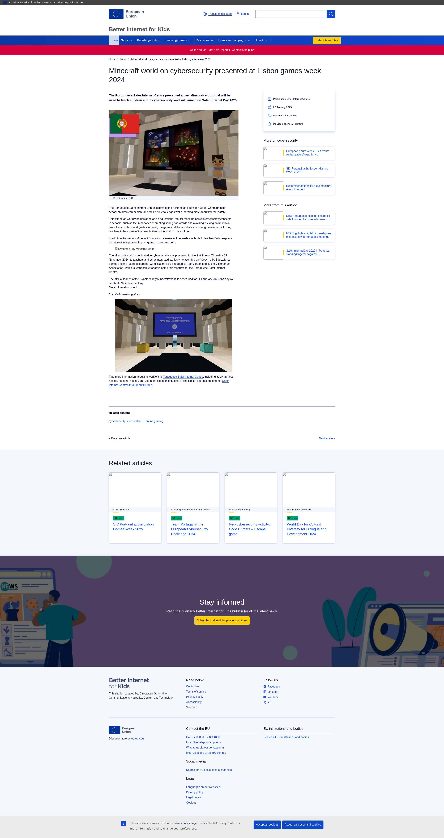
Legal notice (193, 797)
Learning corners (176, 40)
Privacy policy (194, 696)
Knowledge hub (147, 40)
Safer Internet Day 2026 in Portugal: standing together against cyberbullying (308, 252)
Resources (202, 40)
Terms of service (196, 691)
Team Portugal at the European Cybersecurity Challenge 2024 (189, 529)
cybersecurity (117, 421)
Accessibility (194, 702)
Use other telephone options (203, 742)
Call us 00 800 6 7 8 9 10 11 (203, 737)
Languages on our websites (203, 787)
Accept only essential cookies (303, 824)
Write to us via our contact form (205, 747)
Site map (191, 707)
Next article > (327, 438)
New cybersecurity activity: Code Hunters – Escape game (249, 529)
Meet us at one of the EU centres (206, 752)
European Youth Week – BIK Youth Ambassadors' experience (307, 153)
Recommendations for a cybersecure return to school (308, 187)
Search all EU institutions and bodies (286, 737)
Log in (245, 13)
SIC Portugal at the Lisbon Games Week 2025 (307, 170)
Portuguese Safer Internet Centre (183, 376)
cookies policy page (184, 823)
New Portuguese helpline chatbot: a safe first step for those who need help (308, 217)
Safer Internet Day (327, 40)
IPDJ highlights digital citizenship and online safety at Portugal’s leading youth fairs (309, 235)
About (259, 40)
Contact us (192, 686)
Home (114, 40)
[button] (217, 14)
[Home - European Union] (126, 14)
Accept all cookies (267, 824)
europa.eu (137, 738)
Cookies (191, 802)
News (123, 59)
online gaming (154, 421)
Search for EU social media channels (209, 769)
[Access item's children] (132, 40)
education (135, 421)
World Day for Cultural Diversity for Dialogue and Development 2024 (306, 529)
